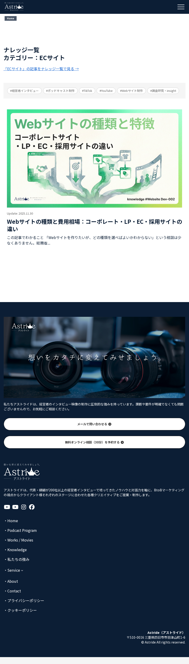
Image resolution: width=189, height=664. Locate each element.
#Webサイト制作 (131, 90)
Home (10, 18)
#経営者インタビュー (24, 90)
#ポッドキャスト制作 (60, 90)
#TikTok (87, 90)
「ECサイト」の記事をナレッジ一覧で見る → (41, 68)
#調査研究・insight (163, 90)
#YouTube (106, 90)
